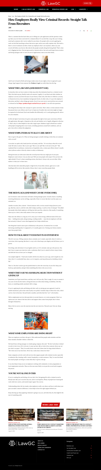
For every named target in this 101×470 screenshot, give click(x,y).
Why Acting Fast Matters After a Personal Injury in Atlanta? (20, 425)
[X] (83, 30)
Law (13, 16)
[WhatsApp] (91, 30)
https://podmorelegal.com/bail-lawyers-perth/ (32, 103)
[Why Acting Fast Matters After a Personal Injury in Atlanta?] (21, 415)
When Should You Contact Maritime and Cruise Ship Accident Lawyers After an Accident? (50, 426)
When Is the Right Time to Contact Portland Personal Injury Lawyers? (79, 425)
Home (9, 16)
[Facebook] (80, 30)
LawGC (28, 30)
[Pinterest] (87, 30)
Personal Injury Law (14, 422)
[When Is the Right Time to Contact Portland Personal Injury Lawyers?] (79, 415)
